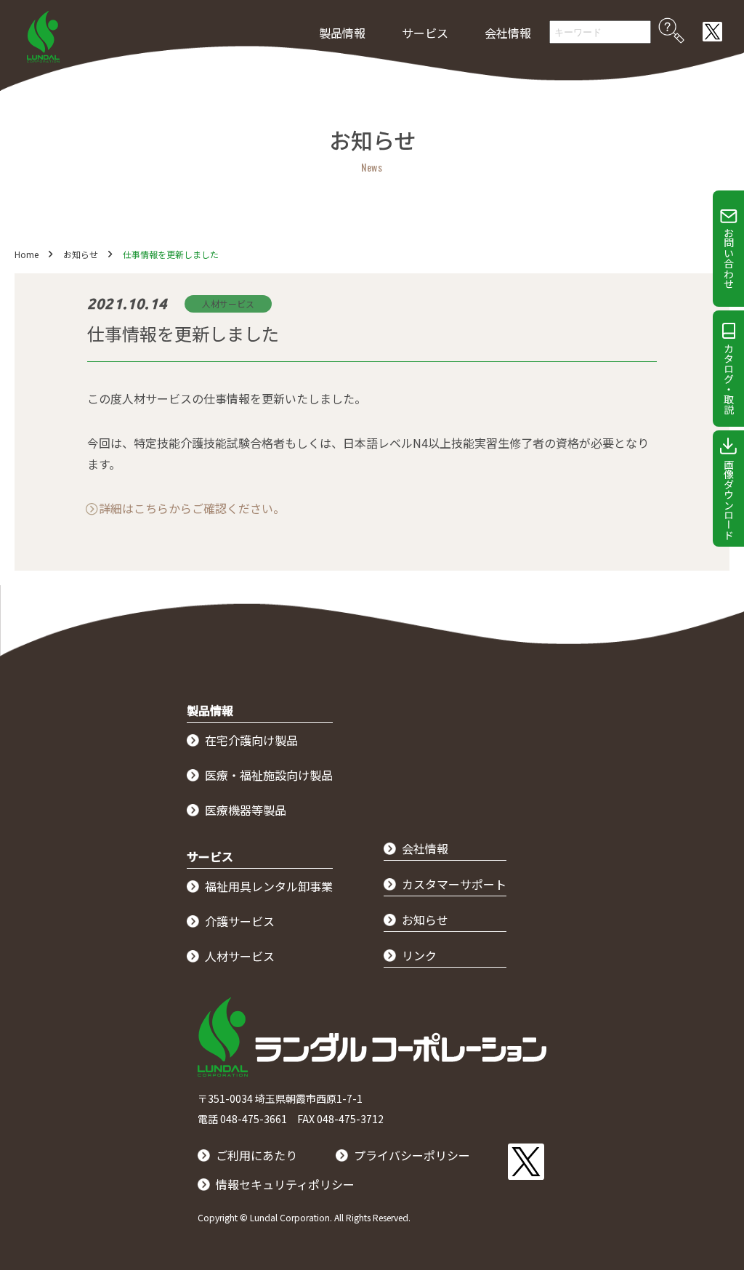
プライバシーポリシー (412, 1155)
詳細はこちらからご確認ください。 (192, 508)
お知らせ (80, 254)
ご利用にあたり (256, 1155)
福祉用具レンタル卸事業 (269, 886)
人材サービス (240, 956)
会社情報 (508, 32)
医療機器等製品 (245, 810)
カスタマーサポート (454, 884)
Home (27, 254)
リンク (419, 955)
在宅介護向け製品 (251, 740)
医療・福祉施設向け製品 (269, 775)
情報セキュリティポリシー (285, 1184)
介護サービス (240, 921)
